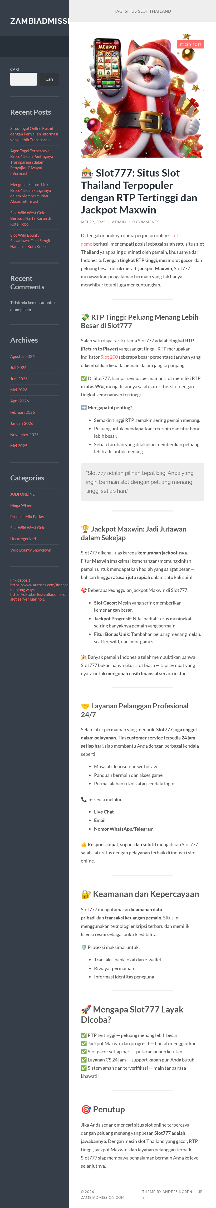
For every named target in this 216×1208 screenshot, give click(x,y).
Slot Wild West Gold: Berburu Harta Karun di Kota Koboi (30, 218)
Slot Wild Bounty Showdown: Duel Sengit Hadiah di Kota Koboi (30, 241)
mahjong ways (22, 589)
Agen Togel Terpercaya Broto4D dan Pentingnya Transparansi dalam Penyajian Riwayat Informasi (31, 162)
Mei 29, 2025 (93, 222)
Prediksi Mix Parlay (27, 516)
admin (119, 222)
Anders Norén (177, 1192)
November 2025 (24, 434)
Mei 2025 (18, 445)
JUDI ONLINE (22, 494)
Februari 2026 (22, 412)
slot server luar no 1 (27, 599)
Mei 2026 (18, 389)
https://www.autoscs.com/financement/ (44, 584)
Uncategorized (23, 538)
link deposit (20, 580)
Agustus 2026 (22, 356)
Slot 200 (109, 357)
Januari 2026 (21, 423)
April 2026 (19, 400)
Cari (14, 69)
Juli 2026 (18, 367)
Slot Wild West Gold (27, 527)
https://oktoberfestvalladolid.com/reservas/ (48, 594)
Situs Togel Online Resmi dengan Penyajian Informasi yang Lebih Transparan (34, 134)
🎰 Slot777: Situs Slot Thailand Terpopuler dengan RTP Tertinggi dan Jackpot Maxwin (139, 191)
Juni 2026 (19, 378)
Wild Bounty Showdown (30, 550)
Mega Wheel (21, 505)
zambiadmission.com (57, 21)
